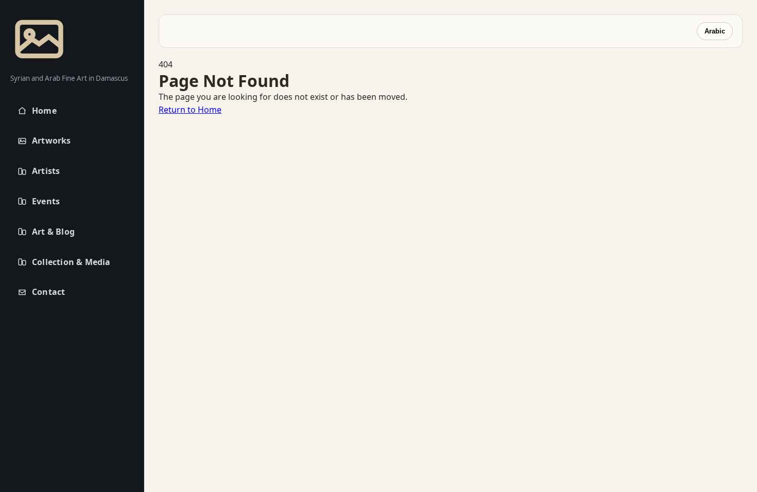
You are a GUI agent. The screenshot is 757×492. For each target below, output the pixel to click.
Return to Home (190, 109)
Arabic (714, 31)
